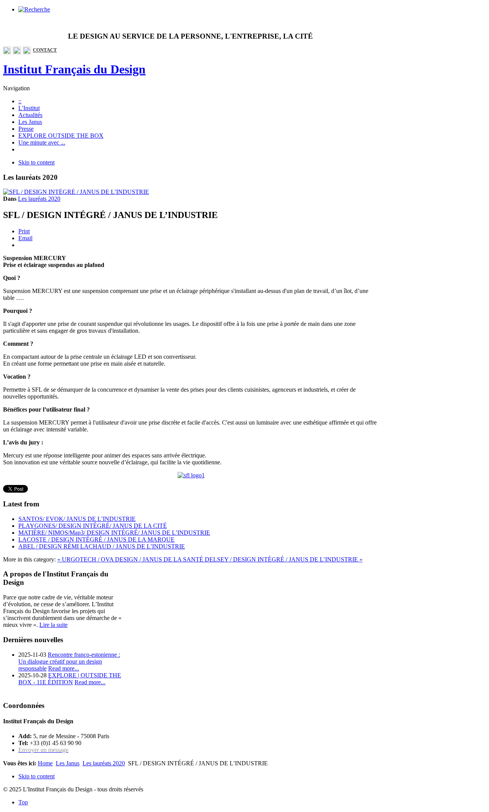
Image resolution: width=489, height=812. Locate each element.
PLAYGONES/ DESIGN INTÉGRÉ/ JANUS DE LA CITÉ (92, 525)
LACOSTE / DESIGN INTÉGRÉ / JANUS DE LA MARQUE (96, 539)
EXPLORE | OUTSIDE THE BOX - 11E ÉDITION (69, 678)
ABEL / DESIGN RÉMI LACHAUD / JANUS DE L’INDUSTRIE (101, 546)
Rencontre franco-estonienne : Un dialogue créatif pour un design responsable (69, 661)
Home (45, 763)
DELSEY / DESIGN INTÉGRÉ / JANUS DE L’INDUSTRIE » (284, 559)
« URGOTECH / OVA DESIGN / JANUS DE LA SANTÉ (131, 559)
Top (23, 802)
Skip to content (36, 162)
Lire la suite (53, 625)
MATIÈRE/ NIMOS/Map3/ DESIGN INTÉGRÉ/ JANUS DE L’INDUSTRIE (114, 532)
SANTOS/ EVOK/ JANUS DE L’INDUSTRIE (77, 519)
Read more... (63, 668)
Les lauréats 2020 (39, 198)
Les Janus (67, 763)
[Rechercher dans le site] (34, 9)
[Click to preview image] (76, 192)
